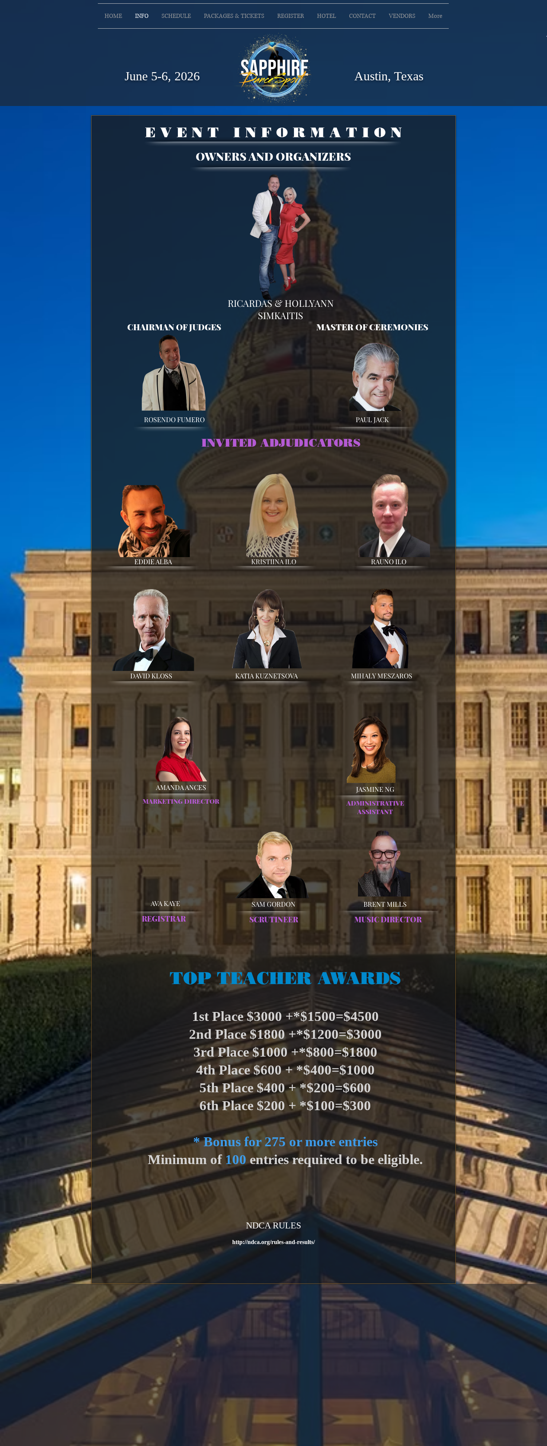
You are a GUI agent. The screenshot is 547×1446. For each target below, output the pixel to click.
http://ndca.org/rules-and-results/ (273, 1242)
